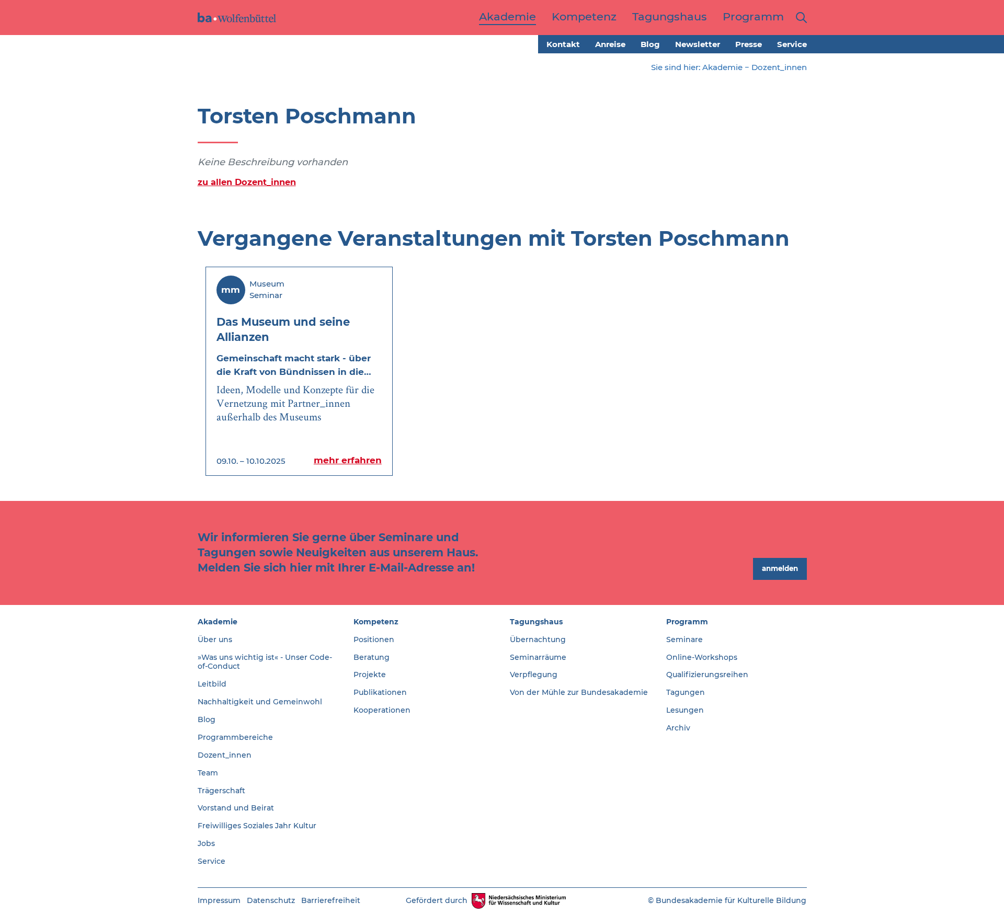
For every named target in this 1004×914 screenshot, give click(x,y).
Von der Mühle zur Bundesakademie (579, 692)
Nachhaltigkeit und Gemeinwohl (260, 701)
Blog (650, 44)
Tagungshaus (536, 621)
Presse (748, 44)
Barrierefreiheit (330, 900)
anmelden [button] (780, 568)
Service (792, 44)
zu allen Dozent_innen (247, 182)
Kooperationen (381, 710)
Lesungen (685, 710)
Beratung (371, 657)
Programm (687, 621)
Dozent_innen (779, 67)
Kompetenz (375, 621)
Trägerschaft (221, 790)
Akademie (722, 67)
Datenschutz (271, 900)
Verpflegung (533, 674)
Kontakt (563, 44)
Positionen (373, 639)
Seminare (684, 639)
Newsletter (697, 44)
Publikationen (380, 692)
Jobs (206, 843)
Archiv (678, 728)
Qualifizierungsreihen (707, 674)
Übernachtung (538, 639)
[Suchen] (799, 17)
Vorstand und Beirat (236, 808)
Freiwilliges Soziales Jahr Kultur (257, 825)
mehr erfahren (348, 460)
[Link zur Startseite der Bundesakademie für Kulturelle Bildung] (237, 17)
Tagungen (685, 692)
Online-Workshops (701, 657)
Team (208, 773)
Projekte (369, 674)
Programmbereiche (235, 737)
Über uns (215, 639)
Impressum (219, 900)
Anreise (610, 44)
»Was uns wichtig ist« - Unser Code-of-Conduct (265, 662)
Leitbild (212, 684)
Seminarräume (538, 657)
